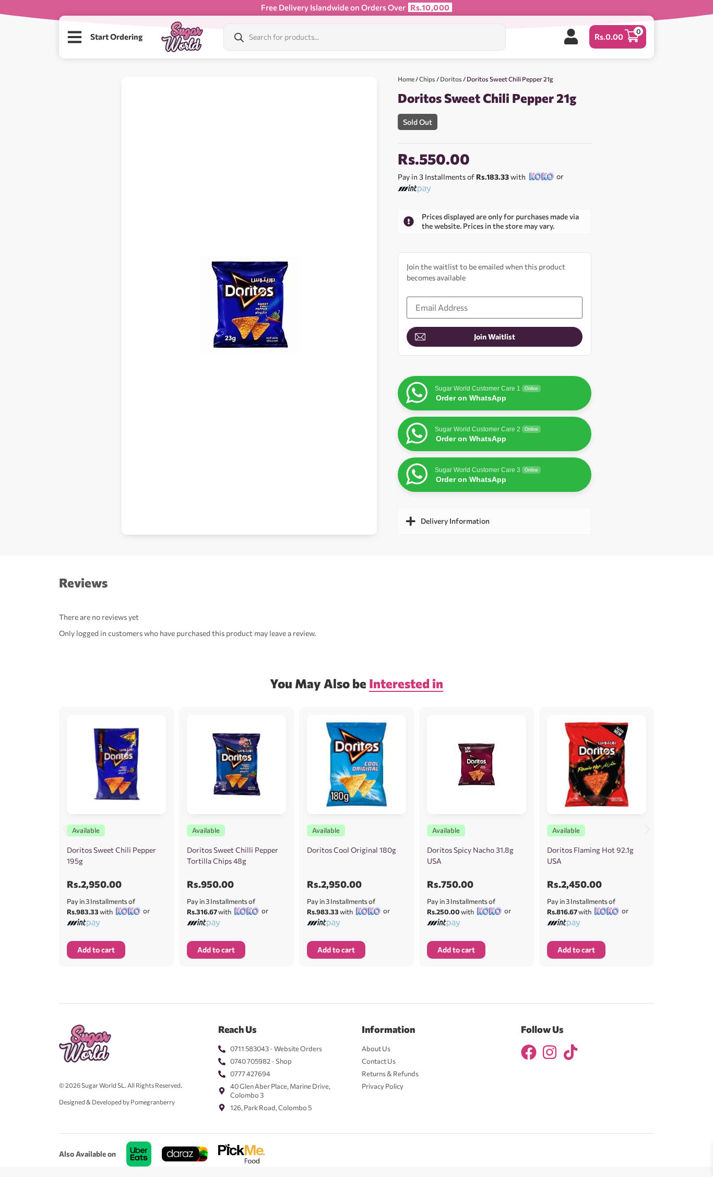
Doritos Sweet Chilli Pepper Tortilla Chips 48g (232, 855)
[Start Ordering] (74, 37)
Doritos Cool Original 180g (351, 849)
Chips (427, 79)
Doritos (451, 79)
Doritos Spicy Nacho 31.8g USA (470, 855)
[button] (65, 828)
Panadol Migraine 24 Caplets (112, 1154)
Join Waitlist (494, 336)
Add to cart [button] (96, 949)
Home (406, 79)
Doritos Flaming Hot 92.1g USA (590, 855)
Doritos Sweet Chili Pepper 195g (111, 855)
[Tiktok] (570, 1052)
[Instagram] (549, 1052)
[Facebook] (529, 1052)
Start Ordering (116, 36)
